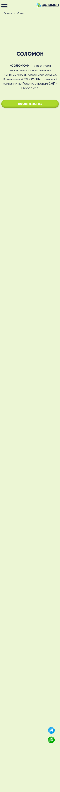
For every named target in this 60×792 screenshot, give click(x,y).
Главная (8, 13)
